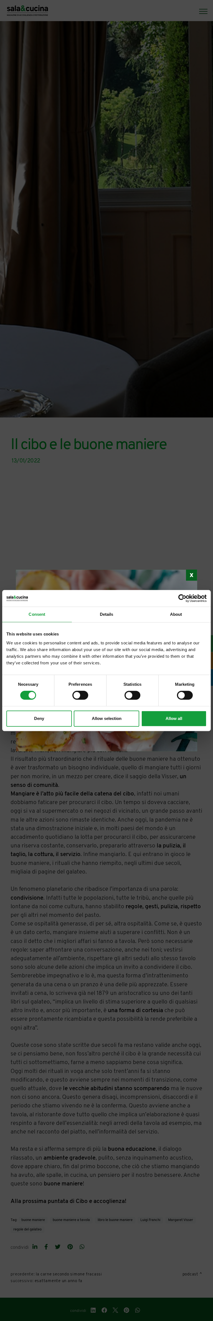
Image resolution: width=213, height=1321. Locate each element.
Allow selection (106, 718)
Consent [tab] (37, 614)
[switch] (80, 695)
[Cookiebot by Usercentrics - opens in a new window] (182, 598)
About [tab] (176, 614)
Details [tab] (106, 614)
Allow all (174, 718)
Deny (39, 718)
